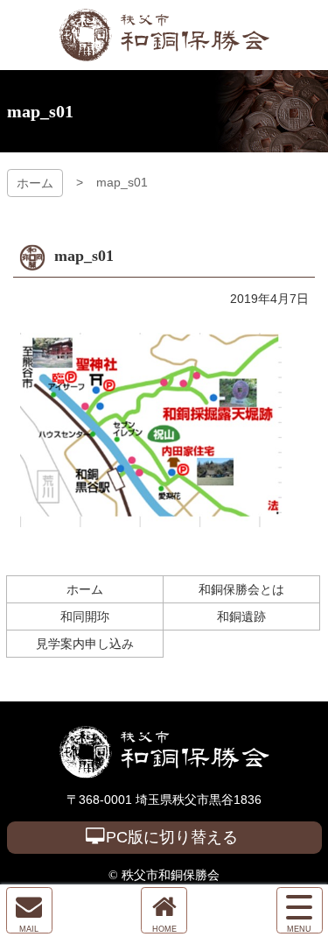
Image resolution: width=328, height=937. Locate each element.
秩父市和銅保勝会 (164, 35)
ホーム (35, 183)
